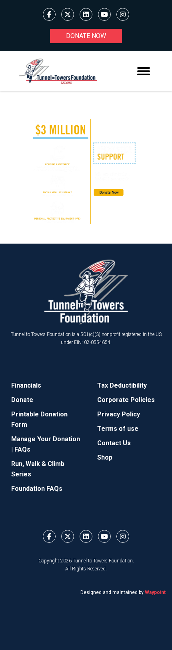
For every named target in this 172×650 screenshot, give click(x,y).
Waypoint (155, 592)
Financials (26, 385)
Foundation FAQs (36, 488)
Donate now (86, 36)
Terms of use (117, 428)
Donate (22, 400)
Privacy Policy (118, 414)
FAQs (22, 449)
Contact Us (114, 443)
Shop (104, 457)
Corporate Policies (126, 400)
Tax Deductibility (122, 385)
